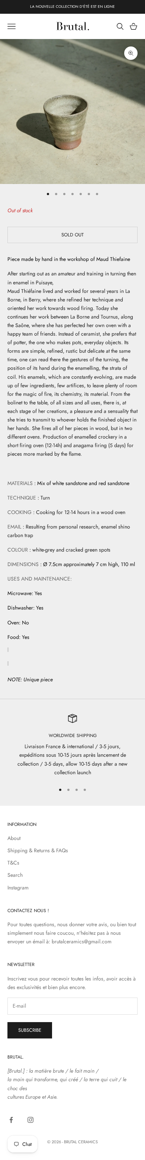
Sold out (72, 234)
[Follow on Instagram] (30, 1120)
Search (15, 875)
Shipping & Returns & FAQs (37, 850)
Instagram (18, 887)
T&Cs (13, 862)
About (13, 838)
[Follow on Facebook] (11, 1120)
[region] (72, 745)
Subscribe (29, 1030)
